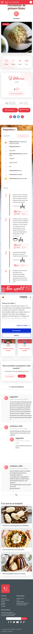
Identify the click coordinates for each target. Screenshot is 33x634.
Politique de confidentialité (22, 603)
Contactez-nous (20, 598)
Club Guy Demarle (5, 600)
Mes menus (25, 109)
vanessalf (8, 345)
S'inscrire (21, 376)
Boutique (3, 603)
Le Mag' (3, 601)
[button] (2, 2)
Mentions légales (20, 601)
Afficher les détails (22, 325)
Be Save (3, 604)
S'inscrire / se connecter (8, 629)
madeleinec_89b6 (16, 426)
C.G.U (17, 600)
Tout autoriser (16, 330)
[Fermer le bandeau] (30, 297)
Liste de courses (24, 136)
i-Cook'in (3, 606)
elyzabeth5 (14, 397)
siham (24, 345)
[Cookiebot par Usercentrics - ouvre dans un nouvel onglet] (20, 297)
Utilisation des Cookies (21, 604)
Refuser (16, 335)
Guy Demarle (4, 598)
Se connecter (10, 376)
